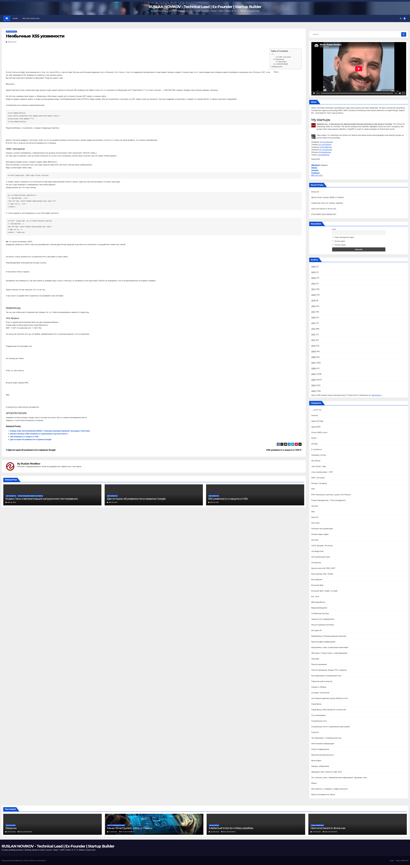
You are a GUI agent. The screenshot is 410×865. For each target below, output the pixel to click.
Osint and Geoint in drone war (323, 209)
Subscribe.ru (376, 395)
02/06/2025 (215, 832)
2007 (313, 363)
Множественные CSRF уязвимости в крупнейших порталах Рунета (39, 434)
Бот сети (315, 596)
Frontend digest (340, 245)
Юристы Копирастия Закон (323, 794)
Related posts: (277, 66)
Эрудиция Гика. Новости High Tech (326, 772)
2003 (313, 385)
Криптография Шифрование (323, 642)
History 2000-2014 (31, 18)
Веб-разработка (11, 31)
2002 (313, 391)
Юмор (314, 783)
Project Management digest (344, 237)
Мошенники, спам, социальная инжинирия (329, 647)
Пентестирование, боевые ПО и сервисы (30, 496)
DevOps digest (339, 241)
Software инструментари (322, 528)
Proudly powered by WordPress (12, 860)
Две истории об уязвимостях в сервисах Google (30, 439)
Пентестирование (319, 664)
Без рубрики (316, 579)
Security (314, 506)
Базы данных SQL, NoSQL (322, 574)
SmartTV (314, 517)
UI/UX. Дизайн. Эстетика (322, 545)
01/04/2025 (317, 832)
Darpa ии (315, 192)
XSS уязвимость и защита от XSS (24, 436)
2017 (313, 312)
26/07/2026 (11, 832)
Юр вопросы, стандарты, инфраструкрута (329, 789)
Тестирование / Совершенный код (326, 738)
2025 (313, 272)
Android (314, 415)
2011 (313, 340)
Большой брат (317, 585)
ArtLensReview (326, 147)
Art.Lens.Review (326, 142)
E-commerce (316, 449)
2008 (313, 357)
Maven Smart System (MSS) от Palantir (327, 197)
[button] (401, 18)
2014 (313, 329)
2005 (313, 374)
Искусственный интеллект (322, 625)
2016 (313, 317)
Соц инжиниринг (318, 715)
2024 (313, 278)
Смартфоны (316, 704)
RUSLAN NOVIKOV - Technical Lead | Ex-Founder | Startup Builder (205, 6)
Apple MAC (316, 427)
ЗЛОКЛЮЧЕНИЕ (282, 64)
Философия (316, 760)
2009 (313, 351)
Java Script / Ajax (318, 466)
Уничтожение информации (322, 743)
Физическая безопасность (322, 755)
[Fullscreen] (403, 93)
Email (334, 229)
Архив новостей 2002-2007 (323, 568)
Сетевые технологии (320, 693)
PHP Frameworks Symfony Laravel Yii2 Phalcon (331, 495)
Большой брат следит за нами (324, 591)
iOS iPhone (315, 461)
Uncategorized (317, 551)
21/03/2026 (113, 832)
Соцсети (315, 732)
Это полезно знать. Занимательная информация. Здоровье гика (339, 777)
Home (15, 18)
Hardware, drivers (318, 455)
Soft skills (315, 523)
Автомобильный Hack (320, 557)
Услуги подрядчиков (320, 749)
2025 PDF (317, 175)
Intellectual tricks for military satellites (327, 203)
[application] (358, 68)
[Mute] (400, 93)
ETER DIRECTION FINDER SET (323, 214)
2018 (313, 306)
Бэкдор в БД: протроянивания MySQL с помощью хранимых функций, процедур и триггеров (50, 431)
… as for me (316, 410)
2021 (313, 289)
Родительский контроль (321, 681)
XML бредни (282, 61)
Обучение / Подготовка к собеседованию (329, 653)
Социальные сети (319, 721)
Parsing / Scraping (319, 483)
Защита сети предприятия (322, 619)
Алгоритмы (316, 562)
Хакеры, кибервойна (320, 766)
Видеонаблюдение (319, 608)
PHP (313, 489)
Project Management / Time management (328, 500)
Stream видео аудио (320, 534)
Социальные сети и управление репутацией (330, 726)
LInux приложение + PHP (322, 472)
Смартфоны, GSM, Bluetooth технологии (328, 710)
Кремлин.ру (280, 59)
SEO (313, 512)
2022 (313, 283)
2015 (313, 323)
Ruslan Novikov (30, 463)
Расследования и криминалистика (326, 676)
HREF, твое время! (285, 57)
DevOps (314, 444)
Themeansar (41, 860)
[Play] (314, 93)
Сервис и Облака (318, 687)
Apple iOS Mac (317, 421)
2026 (313, 266)
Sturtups (314, 540)
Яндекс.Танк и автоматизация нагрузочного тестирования (41, 498)
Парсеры (315, 659)
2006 (313, 368)
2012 (313, 334)
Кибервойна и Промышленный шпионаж (328, 636)
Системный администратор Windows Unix (329, 698)
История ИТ (316, 630)
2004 (313, 380)
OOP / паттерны (318, 478)
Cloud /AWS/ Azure (319, 432)
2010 (313, 346)
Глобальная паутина (320, 613)
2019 (313, 300)
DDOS (313, 438)
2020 (313, 295)
